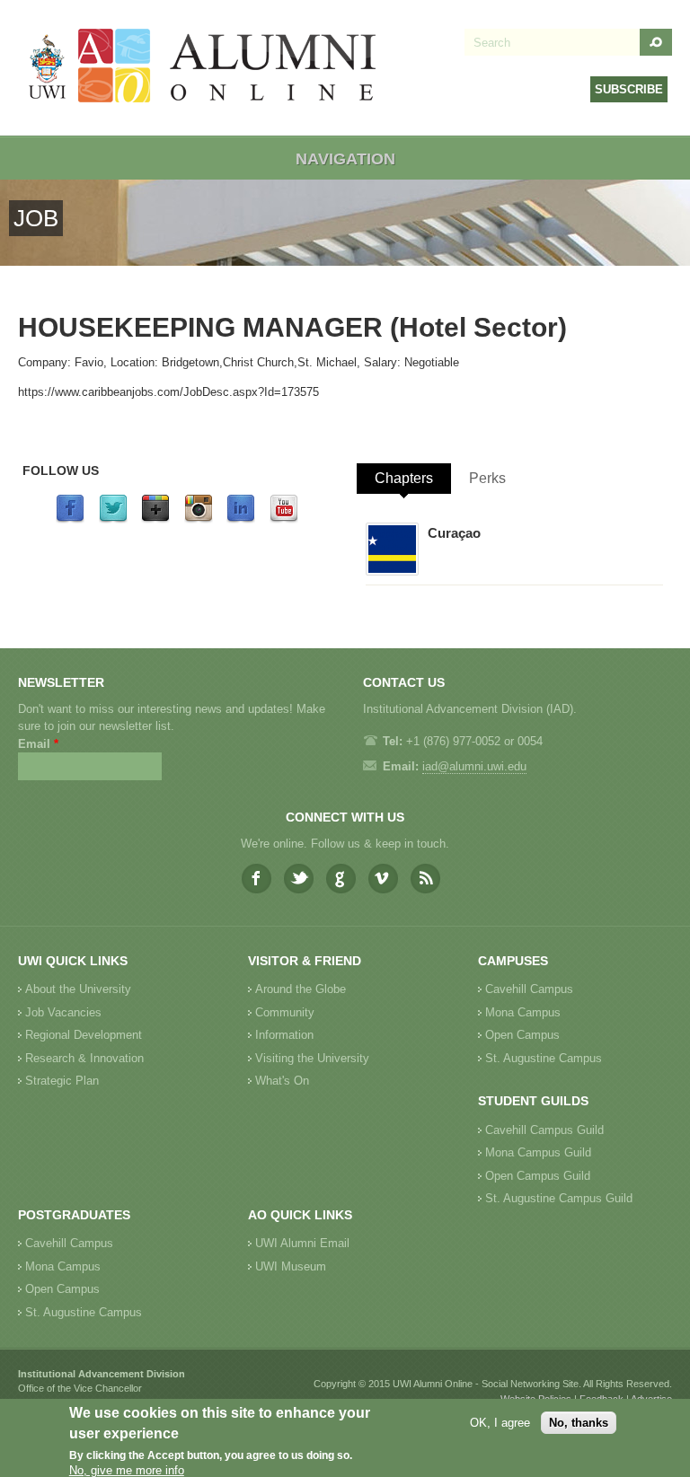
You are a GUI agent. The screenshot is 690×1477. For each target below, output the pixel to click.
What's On (282, 1080)
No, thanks (578, 1422)
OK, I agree (500, 1422)
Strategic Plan (62, 1080)
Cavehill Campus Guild (544, 1130)
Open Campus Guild (537, 1175)
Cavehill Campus (529, 989)
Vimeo (383, 878)
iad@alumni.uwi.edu (474, 766)
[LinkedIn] (240, 519)
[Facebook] (70, 519)
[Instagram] (198, 519)
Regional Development (83, 1035)
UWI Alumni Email (302, 1243)
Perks (487, 478)
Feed (425, 878)
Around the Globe (300, 989)
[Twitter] (113, 519)
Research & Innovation (84, 1058)
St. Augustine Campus (543, 1058)
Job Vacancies (63, 1012)
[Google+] (155, 519)
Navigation (345, 159)
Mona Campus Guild (538, 1152)
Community (284, 1012)
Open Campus (522, 1035)
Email (38, 744)
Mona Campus (523, 1012)
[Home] (203, 68)
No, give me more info (126, 1470)
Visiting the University (312, 1058)
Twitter (299, 878)
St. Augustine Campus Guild (558, 1198)
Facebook (256, 878)
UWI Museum (290, 1266)
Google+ (341, 878)
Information (284, 1035)
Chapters (404, 478)
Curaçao (454, 533)
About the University (78, 989)
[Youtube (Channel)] (284, 519)
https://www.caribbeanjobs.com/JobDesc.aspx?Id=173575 (168, 392)
